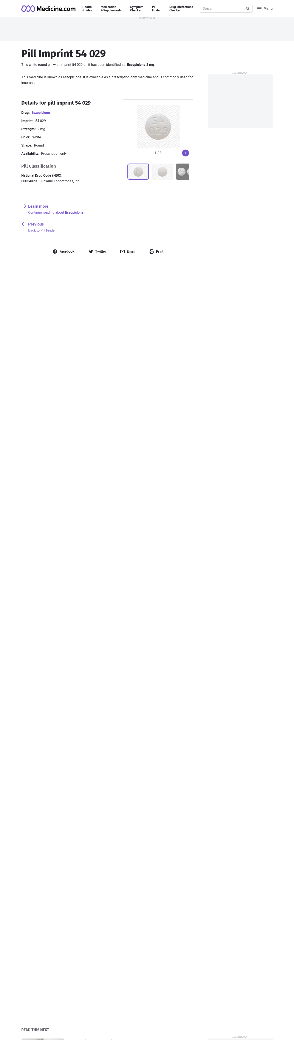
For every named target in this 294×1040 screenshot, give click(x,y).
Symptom (136, 8)
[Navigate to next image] (185, 153)
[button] (138, 172)
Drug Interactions (181, 8)
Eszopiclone (40, 112)
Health (87, 8)
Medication (111, 8)
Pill (156, 8)
